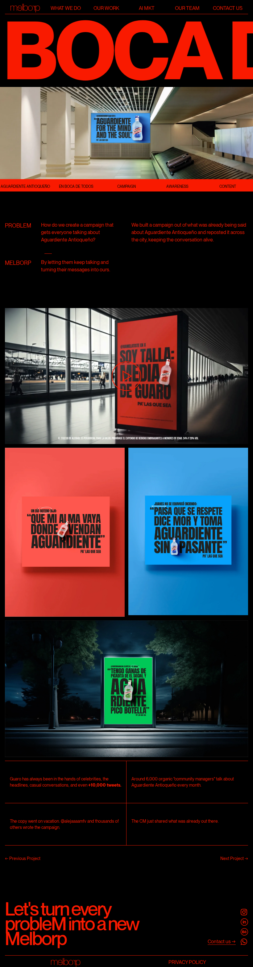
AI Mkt (147, 8)
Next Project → (234, 858)
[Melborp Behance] (244, 932)
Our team (187, 8)
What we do (66, 8)
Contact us (228, 8)
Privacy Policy (187, 962)
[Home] (25, 8)
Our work (106, 8)
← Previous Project (22, 858)
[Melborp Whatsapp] (244, 941)
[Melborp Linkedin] (244, 922)
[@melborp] (244, 912)
